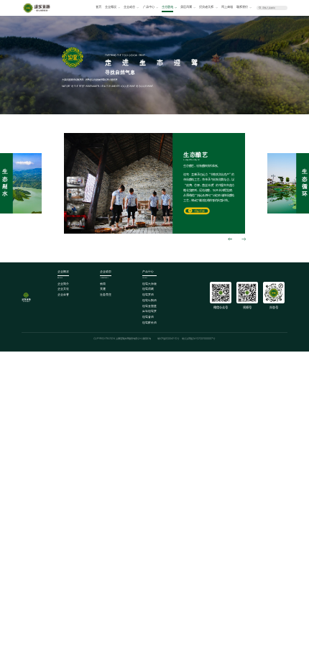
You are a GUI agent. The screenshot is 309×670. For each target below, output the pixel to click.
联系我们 (242, 7)
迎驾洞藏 (148, 289)
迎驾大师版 (149, 284)
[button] (230, 240)
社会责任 (105, 294)
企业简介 (63, 284)
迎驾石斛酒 (149, 300)
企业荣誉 (63, 294)
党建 (103, 289)
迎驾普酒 (148, 317)
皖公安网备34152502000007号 (198, 338)
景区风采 (186, 7)
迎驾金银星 (149, 306)
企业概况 (110, 7)
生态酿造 (167, 7)
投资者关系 (206, 7)
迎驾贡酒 (148, 294)
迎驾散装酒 (149, 322)
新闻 (103, 284)
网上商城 (227, 7)
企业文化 (63, 289)
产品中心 (148, 7)
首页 (98, 7)
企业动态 (129, 7)
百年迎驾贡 (149, 311)
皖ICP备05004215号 (168, 338)
